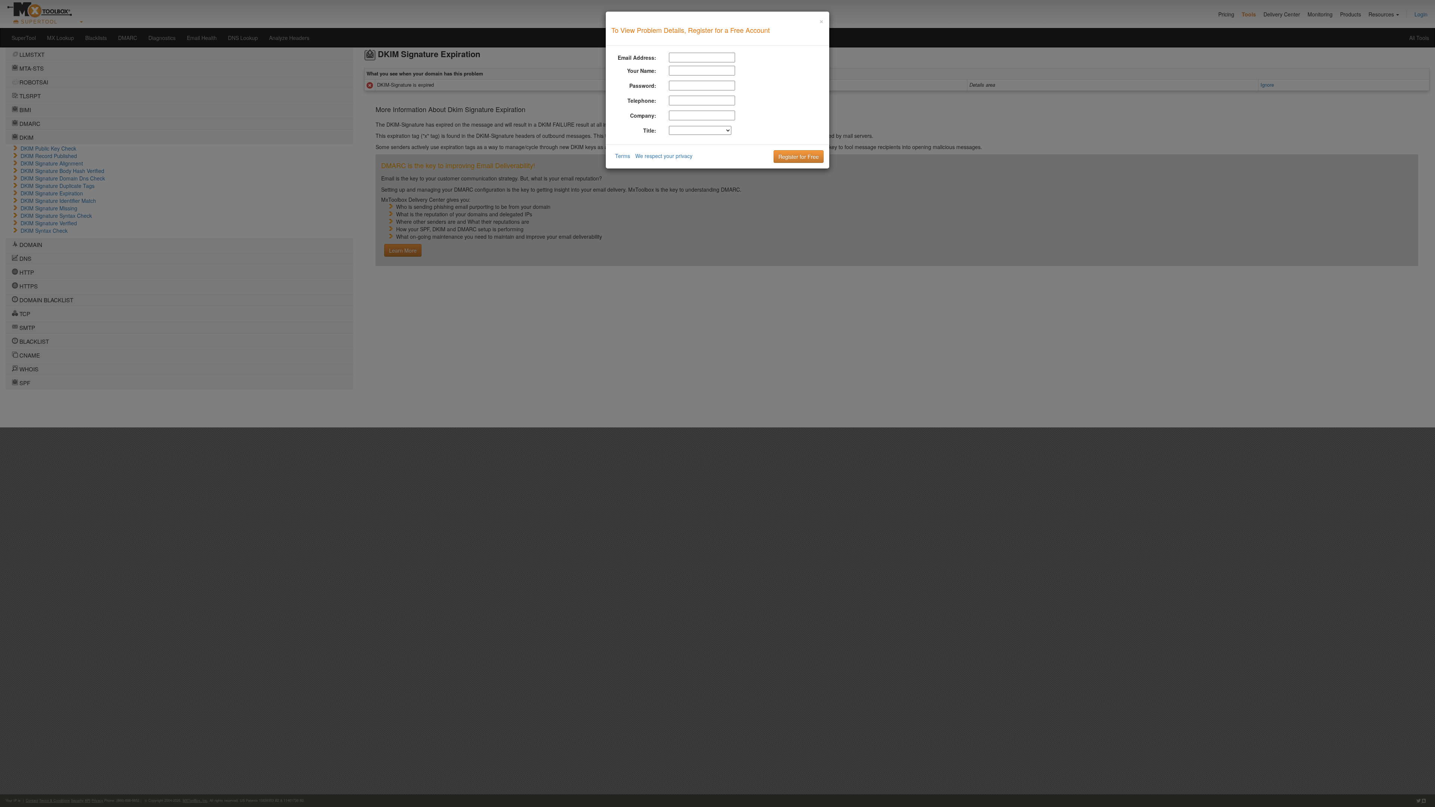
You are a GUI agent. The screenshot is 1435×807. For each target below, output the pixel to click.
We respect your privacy (663, 156)
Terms (622, 156)
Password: (642, 85)
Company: (643, 115)
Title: (649, 130)
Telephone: (641, 100)
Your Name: (641, 70)
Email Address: (637, 57)
